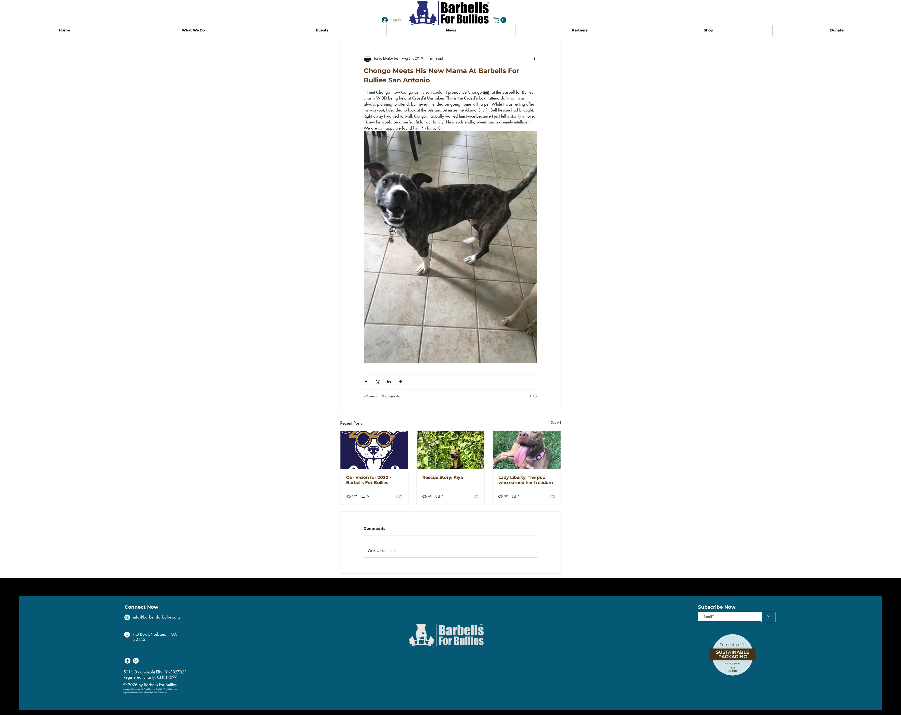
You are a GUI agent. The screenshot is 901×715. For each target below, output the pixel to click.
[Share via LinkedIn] (389, 381)
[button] (500, 20)
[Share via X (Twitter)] (377, 381)
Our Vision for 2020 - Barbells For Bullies (368, 480)
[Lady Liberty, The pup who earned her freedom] (527, 450)
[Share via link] (400, 381)
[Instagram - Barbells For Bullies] (136, 661)
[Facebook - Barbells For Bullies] (127, 661)
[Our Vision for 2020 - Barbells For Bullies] (374, 450)
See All (556, 422)
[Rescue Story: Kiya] (451, 450)
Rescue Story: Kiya (442, 477)
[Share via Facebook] (366, 381)
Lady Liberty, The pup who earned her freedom (525, 480)
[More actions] (534, 58)
